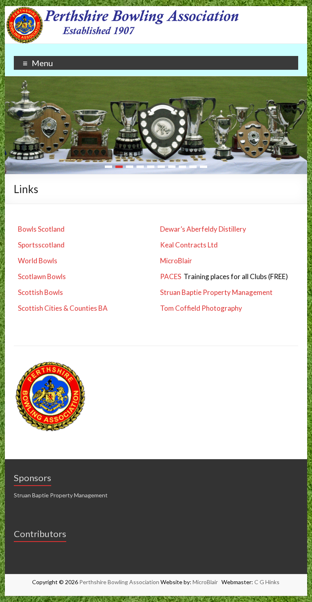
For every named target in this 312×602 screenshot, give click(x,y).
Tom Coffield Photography (201, 308)
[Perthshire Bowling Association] (156, 10)
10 (204, 167)
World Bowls (37, 260)
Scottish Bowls (40, 292)
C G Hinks (267, 581)
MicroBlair (176, 260)
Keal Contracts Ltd (189, 245)
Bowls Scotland (41, 229)
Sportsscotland (41, 245)
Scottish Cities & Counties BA (63, 308)
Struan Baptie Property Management (216, 292)
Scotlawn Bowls (42, 276)
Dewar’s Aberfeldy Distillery (203, 229)
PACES (170, 276)
